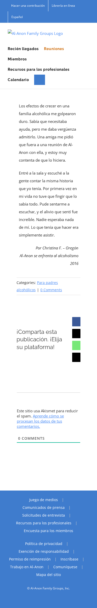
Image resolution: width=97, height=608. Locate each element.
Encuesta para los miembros (48, 530)
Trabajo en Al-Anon (26, 566)
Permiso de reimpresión (30, 559)
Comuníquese (65, 566)
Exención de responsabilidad (44, 551)
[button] (39, 80)
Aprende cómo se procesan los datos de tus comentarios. (40, 421)
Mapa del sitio (48, 574)
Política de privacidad (43, 543)
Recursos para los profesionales (43, 522)
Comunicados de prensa (44, 507)
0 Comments (51, 289)
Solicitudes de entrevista (43, 515)
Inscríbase (69, 559)
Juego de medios (43, 499)
